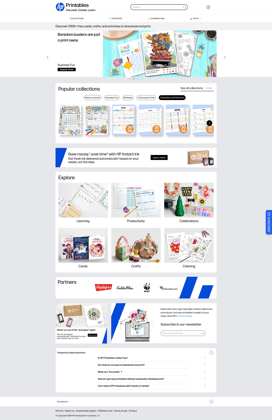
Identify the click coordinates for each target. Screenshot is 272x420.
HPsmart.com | (106, 410)
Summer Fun (111, 97)
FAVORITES (117, 18)
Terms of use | (121, 410)
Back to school (92, 97)
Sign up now (92, 335)
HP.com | (60, 410)
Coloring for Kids (146, 97)
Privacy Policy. (185, 315)
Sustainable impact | (87, 410)
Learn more (159, 157)
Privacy (133, 410)
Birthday (128, 97)
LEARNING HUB (157, 18)
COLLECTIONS (77, 18)
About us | (70, 410)
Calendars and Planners (172, 97)
